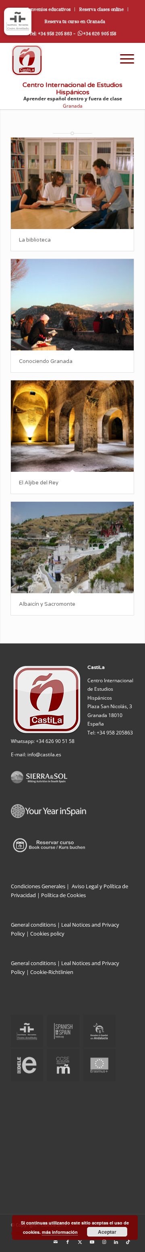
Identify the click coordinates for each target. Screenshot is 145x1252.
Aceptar (107, 1231)
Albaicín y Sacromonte (47, 604)
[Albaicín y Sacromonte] (72, 547)
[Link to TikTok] (128, 1242)
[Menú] (123, 58)
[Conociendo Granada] (72, 304)
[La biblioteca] (72, 183)
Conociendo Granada (45, 361)
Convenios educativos (47, 9)
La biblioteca (35, 240)
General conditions (33, 924)
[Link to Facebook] (68, 1242)
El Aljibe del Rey (38, 483)
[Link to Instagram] (104, 1242)
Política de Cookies (63, 895)
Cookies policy (47, 933)
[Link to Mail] (56, 1242)
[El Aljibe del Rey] (72, 426)
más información (60, 1232)
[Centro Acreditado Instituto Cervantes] (17, 21)
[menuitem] (48, 9)
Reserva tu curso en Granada (74, 21)
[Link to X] (80, 1242)
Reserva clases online (101, 9)
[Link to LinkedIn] (116, 1242)
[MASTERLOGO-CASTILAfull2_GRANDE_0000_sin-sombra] (60, 60)
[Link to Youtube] (92, 1242)
